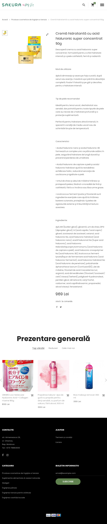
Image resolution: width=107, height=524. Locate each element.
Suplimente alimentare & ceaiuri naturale (21, 478)
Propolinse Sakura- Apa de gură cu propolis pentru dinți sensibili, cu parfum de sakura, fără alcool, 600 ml (51, 399)
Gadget (5, 483)
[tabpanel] (30, 50)
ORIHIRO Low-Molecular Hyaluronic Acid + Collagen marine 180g (15, 397)
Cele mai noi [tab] (68, 348)
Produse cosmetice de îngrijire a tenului (29, 19)
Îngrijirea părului (9, 487)
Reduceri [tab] (53, 348)
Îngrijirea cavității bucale (13, 497)
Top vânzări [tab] (38, 348)
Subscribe (68, 481)
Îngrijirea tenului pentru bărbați (16, 492)
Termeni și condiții (64, 437)
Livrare (59, 442)
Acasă (5, 19)
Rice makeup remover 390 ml (86, 396)
